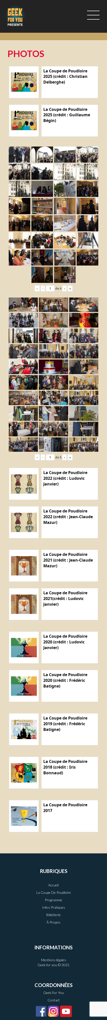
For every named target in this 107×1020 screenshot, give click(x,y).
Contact (54, 1000)
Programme (53, 900)
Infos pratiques (53, 907)
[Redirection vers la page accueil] (15, 15)
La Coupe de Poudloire (53, 892)
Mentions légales (53, 960)
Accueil (53, 885)
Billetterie (53, 915)
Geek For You (53, 992)
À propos (53, 922)
